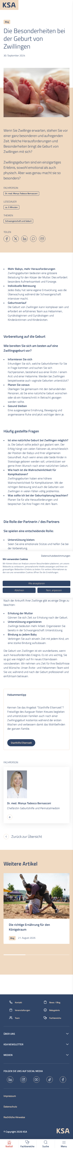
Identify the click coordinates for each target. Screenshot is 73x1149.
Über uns (9, 1034)
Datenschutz (10, 1106)
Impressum (10, 1096)
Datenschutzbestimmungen (55, 556)
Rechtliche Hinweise (14, 1117)
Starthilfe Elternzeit (21, 742)
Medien (8, 1055)
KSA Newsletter (13, 1044)
